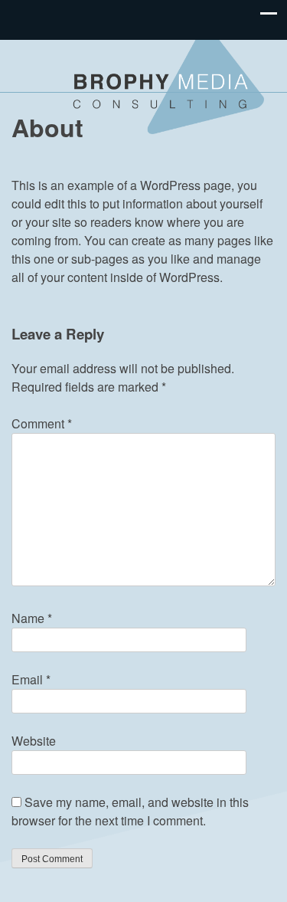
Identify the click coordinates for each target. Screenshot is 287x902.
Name (31, 618)
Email (31, 679)
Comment (41, 423)
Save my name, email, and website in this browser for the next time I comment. (130, 811)
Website (33, 740)
